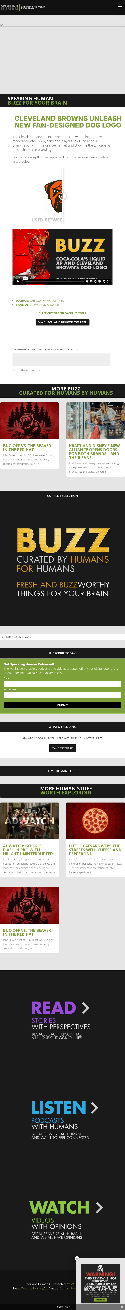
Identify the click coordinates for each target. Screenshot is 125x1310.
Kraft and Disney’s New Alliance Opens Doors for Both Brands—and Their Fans (94, 451)
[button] (120, 7)
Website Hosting (32, 1288)
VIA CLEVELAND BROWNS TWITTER (62, 322)
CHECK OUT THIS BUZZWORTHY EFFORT (62, 313)
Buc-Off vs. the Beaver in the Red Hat (27, 447)
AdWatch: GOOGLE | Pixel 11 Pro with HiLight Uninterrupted (63, 738)
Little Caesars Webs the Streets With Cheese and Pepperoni (95, 850)
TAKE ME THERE (62, 748)
